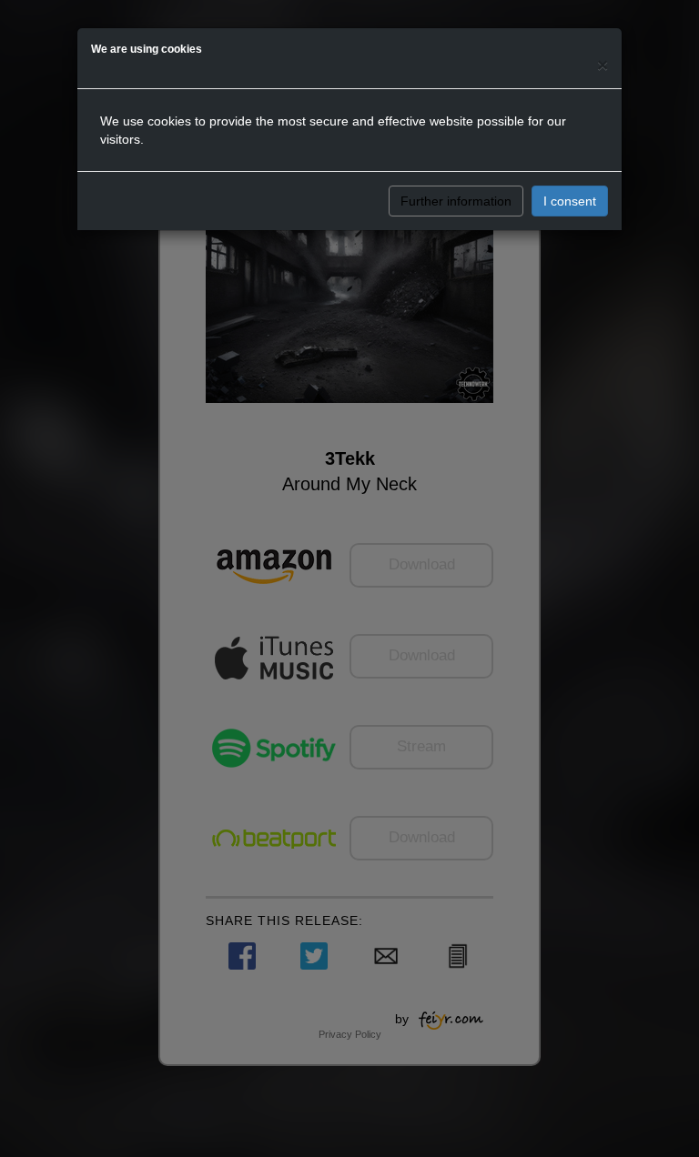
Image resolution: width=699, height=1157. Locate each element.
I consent (569, 201)
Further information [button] (456, 201)
